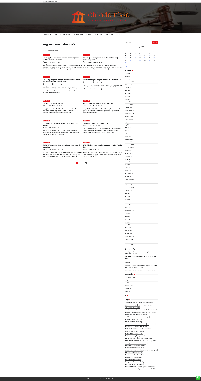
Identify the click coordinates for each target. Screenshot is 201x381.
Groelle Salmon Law (145, 329)
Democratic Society (51, 35)
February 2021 (128, 230)
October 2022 (128, 185)
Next (88, 163)
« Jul (126, 66)
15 (149, 56)
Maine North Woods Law (132, 350)
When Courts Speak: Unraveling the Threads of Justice (140, 270)
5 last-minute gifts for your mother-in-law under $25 (102, 80)
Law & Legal (89, 35)
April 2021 (127, 225)
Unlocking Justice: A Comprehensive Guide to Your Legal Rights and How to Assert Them (141, 266)
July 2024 (127, 125)
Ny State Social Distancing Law (134, 369)
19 (135, 58)
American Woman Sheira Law (133, 310)
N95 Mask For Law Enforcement (134, 364)
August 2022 (128, 190)
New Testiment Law (149, 366)
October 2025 (129, 85)
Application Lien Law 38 (150, 310)
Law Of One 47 (147, 340)
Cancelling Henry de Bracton (53, 103)
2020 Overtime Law (130, 305)
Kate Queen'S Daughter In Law (133, 333)
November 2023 (129, 148)
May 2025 (127, 96)
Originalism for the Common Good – (96, 123)
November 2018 (129, 239)
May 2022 (127, 199)
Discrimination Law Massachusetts (135, 324)
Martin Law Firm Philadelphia (149, 350)
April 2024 (127, 133)
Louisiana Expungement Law (149, 343)
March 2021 (128, 228)
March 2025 (128, 102)
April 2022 (127, 202)
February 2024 (129, 139)
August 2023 (128, 156)
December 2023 (129, 145)
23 (154, 58)
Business (127, 312)
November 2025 (129, 82)
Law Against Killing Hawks (145, 338)
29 (149, 60)
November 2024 (129, 113)
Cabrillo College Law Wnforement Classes (144, 312)
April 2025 (127, 99)
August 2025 (128, 88)
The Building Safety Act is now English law (98, 103)
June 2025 (127, 93)
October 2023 (128, 150)
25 (130, 60)
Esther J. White (47, 62)
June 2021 (127, 219)
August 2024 (128, 122)
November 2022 (129, 182)
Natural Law (99, 35)
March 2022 (128, 205)
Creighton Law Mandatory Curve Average (137, 317)
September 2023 (129, 153)
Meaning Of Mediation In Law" (133, 352)
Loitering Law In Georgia (132, 343)
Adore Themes (112, 379)
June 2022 (127, 196)
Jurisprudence (78, 35)
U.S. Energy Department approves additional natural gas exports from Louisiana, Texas (61, 81)
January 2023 (128, 176)
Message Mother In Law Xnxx (133, 357)
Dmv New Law (151, 324)
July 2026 (127, 76)
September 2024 (129, 119)
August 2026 (128, 73)
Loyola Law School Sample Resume (135, 345)
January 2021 (128, 233)
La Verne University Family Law (133, 336)
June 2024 (128, 127)
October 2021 (128, 208)
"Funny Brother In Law (131, 303)
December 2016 (129, 245)
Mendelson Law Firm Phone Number (135, 355)
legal (154, 340)
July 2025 (127, 90)
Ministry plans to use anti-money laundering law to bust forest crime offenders (61, 59)
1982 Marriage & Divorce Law (147, 303)
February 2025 (129, 105)
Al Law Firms (136, 307)
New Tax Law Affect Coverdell (133, 366)
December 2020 (129, 236)
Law (145, 336)
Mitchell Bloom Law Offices (133, 359)
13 (140, 56)
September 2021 (129, 210)
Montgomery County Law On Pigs (134, 362)
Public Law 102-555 (150, 369)
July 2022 (127, 193)
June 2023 (127, 162)
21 (144, 58)
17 (125, 58)
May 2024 (127, 130)
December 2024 (129, 110)
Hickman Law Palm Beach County (134, 331)
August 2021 (128, 213)
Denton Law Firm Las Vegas (133, 321)
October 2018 (128, 242)
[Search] (156, 35)
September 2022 (129, 188)
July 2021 (127, 216)
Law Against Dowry (130, 338)
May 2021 (127, 222)
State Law (109, 35)
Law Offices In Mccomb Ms (133, 340)
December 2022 (129, 179)
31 (125, 62)
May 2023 (127, 165)
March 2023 (128, 170)
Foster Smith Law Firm (131, 329)
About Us (118, 35)
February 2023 (129, 173)
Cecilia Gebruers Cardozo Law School (136, 314)
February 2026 (129, 79)
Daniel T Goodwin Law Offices (133, 319)
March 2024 (128, 136)
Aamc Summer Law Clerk (145, 305)
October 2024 (129, 116)
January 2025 (128, 107)
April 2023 (127, 168)
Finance (146, 326)
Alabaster (128, 307)
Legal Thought (65, 35)
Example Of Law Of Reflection (133, 326)
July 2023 (127, 159)
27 (140, 60)
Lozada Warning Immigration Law (134, 348)
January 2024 (128, 142)
